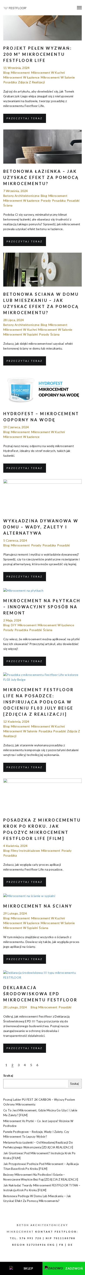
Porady (46, 200)
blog (6, 72)
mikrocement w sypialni (20, 334)
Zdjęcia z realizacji (31, 82)
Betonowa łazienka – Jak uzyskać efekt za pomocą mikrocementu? (41, 177)
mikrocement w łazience (21, 77)
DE (70, 1244)
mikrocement (20, 72)
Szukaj (8, 1075)
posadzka (10, 82)
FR (61, 1244)
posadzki (73, 200)
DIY (13, 625)
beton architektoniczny (42, 1225)
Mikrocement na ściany (37, 906)
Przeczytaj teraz (25, 118)
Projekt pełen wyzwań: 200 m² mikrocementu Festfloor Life (37, 54)
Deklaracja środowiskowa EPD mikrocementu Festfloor (40, 993)
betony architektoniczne (21, 196)
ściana (7, 205)
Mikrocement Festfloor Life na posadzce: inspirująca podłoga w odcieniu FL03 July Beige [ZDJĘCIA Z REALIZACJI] (38, 702)
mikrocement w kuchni (48, 72)
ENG (51, 1244)
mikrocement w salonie (58, 77)
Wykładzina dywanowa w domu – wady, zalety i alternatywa (40, 526)
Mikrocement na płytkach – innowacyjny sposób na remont (41, 606)
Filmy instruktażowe (25, 850)
